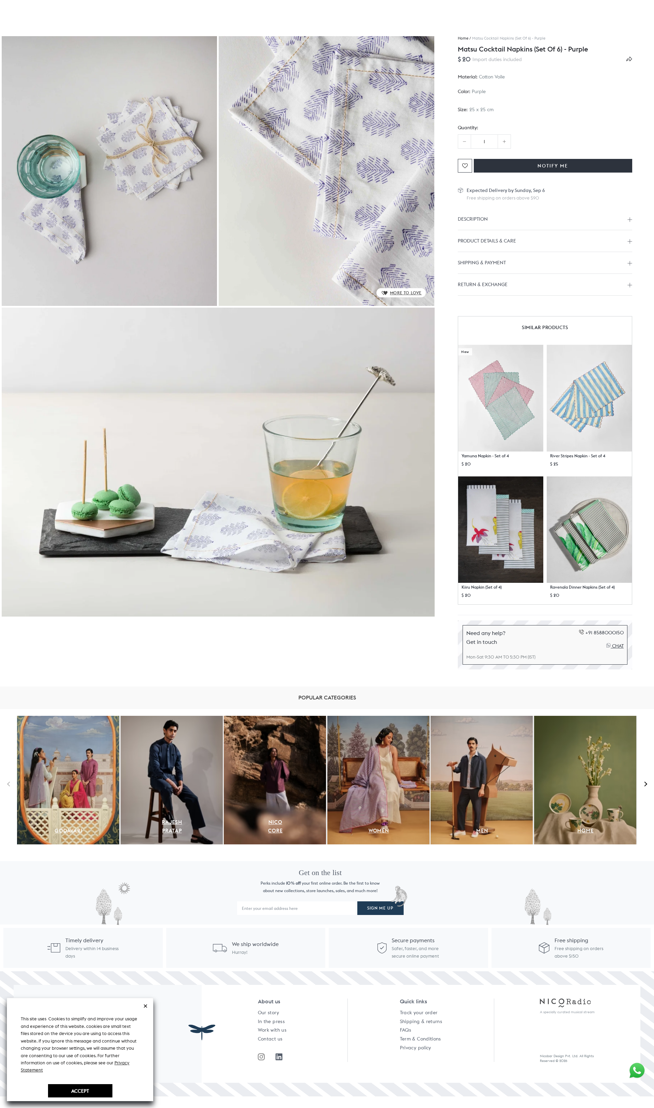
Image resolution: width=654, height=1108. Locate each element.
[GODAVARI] (68, 719)
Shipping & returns (421, 1021)
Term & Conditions (420, 1038)
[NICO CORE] (275, 719)
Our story (268, 1012)
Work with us (272, 1030)
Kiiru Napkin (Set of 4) (482, 587)
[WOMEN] (378, 719)
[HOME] (585, 719)
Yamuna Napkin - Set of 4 (485, 455)
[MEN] (482, 719)
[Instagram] (261, 1056)
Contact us (270, 1038)
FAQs (405, 1030)
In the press (271, 1021)
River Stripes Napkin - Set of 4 (577, 455)
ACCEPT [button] (80, 1091)
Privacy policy (415, 1047)
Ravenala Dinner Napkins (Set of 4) (582, 587)
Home (463, 38)
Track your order (419, 1012)
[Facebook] (279, 1056)
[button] (500, 398)
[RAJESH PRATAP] (172, 719)
